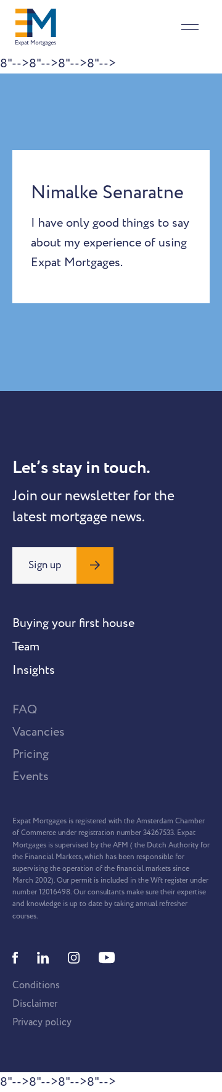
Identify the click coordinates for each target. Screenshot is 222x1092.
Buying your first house (73, 623)
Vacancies (38, 732)
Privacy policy (42, 1022)
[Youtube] (107, 958)
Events (30, 776)
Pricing (30, 754)
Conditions (36, 985)
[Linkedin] (43, 958)
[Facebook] (15, 958)
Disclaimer (34, 1003)
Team (25, 646)
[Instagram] (74, 958)
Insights (33, 670)
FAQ (24, 709)
